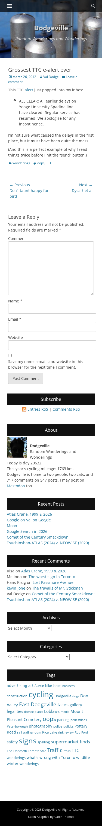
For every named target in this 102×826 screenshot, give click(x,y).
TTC (49, 163)
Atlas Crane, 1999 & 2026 (29, 514)
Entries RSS (37, 409)
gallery (76, 704)
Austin (39, 685)
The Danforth (17, 751)
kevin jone (16, 588)
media (65, 712)
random (35, 732)
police (57, 726)
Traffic (55, 750)
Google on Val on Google (29, 519)
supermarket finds (70, 741)
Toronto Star (37, 751)
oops (41, 163)
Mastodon (16, 485)
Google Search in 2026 (27, 531)
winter (12, 763)
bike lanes (53, 685)
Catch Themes (64, 817)
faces (63, 704)
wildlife (83, 757)
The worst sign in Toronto (52, 576)
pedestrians (78, 720)
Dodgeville (51, 27)
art (30, 685)
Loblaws (52, 711)
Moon (12, 525)
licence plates (33, 712)
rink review (66, 732)
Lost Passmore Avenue (53, 582)
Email (14, 319)
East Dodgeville (37, 704)
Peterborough (17, 726)
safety (12, 741)
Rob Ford (81, 732)
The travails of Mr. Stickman (57, 588)
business (68, 686)
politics (68, 726)
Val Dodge (51, 76)
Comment (17, 238)
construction (17, 695)
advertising (17, 685)
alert (29, 89)
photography (40, 726)
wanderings (16, 757)
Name (15, 301)
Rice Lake (49, 732)
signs (27, 740)
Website (15, 337)
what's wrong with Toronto (51, 757)
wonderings (21, 163)
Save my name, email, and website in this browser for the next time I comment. (45, 364)
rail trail (23, 732)
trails (67, 751)
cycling (41, 694)
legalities (15, 711)
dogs (75, 696)
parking (63, 719)
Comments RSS (66, 409)
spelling (44, 742)
